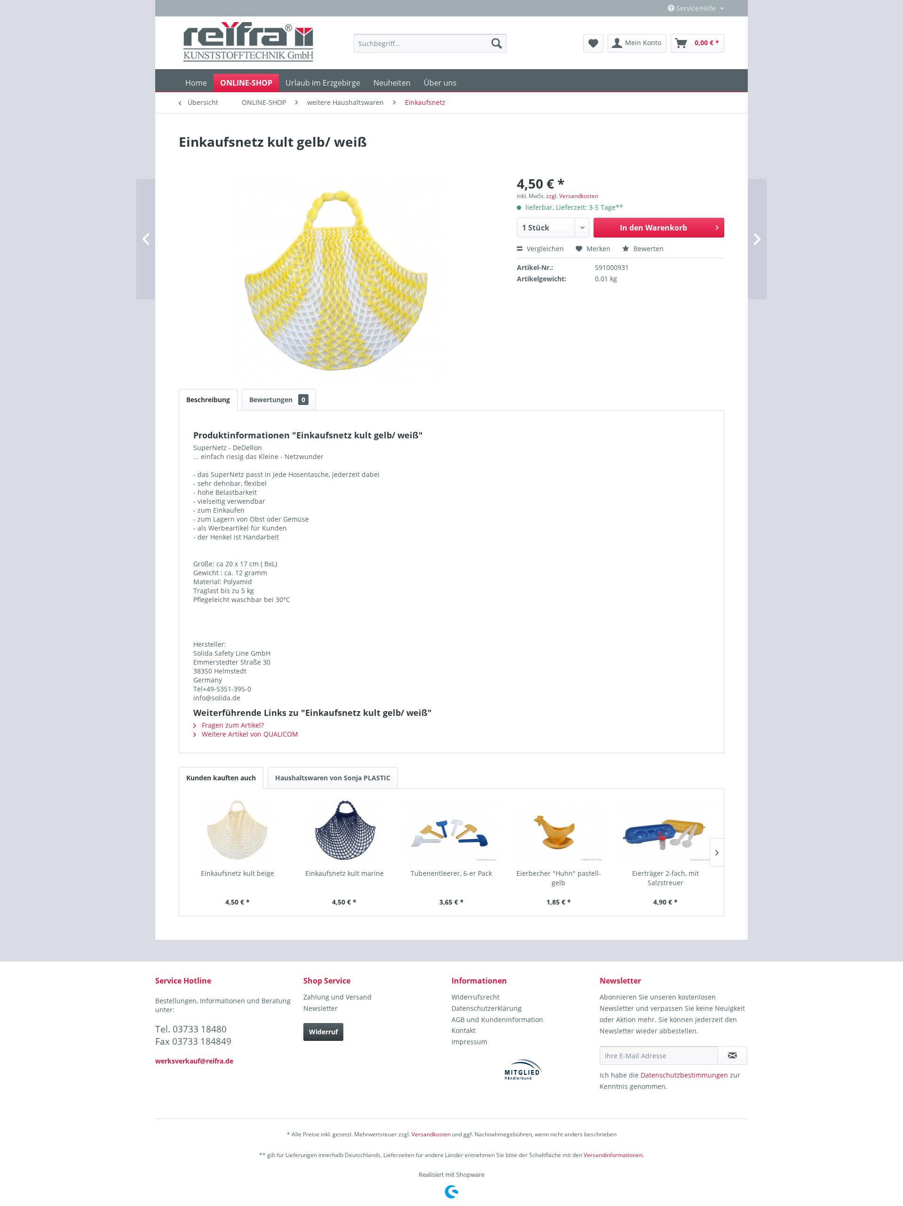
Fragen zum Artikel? (232, 725)
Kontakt (463, 1030)
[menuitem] (430, 43)
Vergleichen (544, 248)
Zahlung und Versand (337, 996)
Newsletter (320, 1008)
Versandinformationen (613, 1155)
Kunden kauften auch (221, 777)
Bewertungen (277, 399)
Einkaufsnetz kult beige (237, 873)
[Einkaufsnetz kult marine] (345, 831)
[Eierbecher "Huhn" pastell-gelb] (559, 831)
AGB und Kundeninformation (497, 1019)
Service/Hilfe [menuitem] (696, 8)
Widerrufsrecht (475, 996)
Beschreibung (208, 399)
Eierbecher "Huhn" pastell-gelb (558, 878)
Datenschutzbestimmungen (684, 1075)
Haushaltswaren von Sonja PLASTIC (332, 777)
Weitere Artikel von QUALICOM (249, 734)
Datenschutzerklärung (487, 1008)
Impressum (469, 1041)
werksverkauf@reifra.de (194, 1060)
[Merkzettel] (593, 43)
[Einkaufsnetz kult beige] (237, 831)
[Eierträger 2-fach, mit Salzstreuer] (665, 831)
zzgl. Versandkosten (572, 196)
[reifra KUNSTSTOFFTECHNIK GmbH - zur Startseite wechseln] (248, 43)
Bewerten (648, 248)
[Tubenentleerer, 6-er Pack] (451, 831)
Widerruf (323, 1031)
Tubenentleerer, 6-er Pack (451, 873)
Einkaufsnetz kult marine (344, 873)
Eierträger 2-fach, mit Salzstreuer (665, 878)
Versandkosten (431, 1134)
